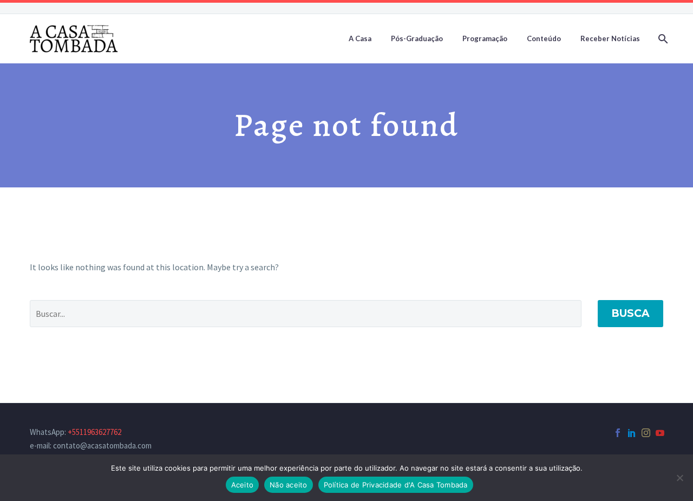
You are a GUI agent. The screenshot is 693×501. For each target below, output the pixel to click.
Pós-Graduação (417, 38)
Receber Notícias (610, 38)
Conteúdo (544, 38)
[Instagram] (646, 432)
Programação (484, 38)
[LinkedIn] (631, 432)
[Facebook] (617, 432)
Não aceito (289, 484)
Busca (630, 313)
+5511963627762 (94, 432)
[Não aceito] (679, 477)
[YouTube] (660, 432)
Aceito (242, 484)
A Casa (360, 38)
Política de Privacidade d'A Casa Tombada (396, 484)
